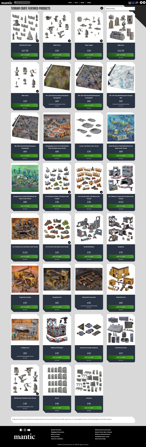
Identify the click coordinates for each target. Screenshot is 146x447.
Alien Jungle (89, 45)
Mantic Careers (55, 434)
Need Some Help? (100, 439)
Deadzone (121, 247)
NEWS (82, 2)
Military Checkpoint (57, 347)
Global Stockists (56, 430)
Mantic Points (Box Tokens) (103, 432)
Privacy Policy (55, 436)
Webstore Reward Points (102, 434)
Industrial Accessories (89, 297)
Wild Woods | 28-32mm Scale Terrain (25, 398)
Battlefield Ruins (89, 247)
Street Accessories (121, 347)
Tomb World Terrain (25, 45)
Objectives (121, 45)
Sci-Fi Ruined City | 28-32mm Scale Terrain (25, 247)
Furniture (89, 398)
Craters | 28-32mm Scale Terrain (89, 146)
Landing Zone (25, 347)
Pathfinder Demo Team (102, 436)
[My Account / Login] (144, 2)
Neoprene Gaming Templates (89, 347)
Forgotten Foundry (25, 297)
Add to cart (25, 55)
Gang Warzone (57, 297)
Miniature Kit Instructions (103, 430)
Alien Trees (25, 95)
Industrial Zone (121, 297)
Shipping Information (57, 432)
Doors (57, 398)
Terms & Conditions (57, 439)
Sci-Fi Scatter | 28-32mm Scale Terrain (57, 247)
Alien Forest (57, 45)
